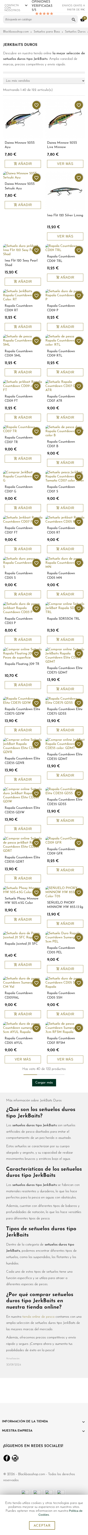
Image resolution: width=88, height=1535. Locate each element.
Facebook (6, 1458)
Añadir (23, 164)
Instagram (15, 1458)
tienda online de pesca (38, 1317)
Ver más (65, 164)
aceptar (42, 1525)
